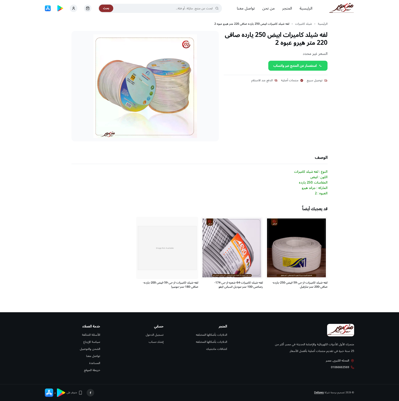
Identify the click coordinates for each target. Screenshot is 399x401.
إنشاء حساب (156, 342)
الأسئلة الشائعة (91, 335)
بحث (106, 8)
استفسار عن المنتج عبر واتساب (295, 65)
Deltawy (319, 392)
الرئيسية (305, 8)
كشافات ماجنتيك (216, 349)
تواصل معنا (246, 8)
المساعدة (94, 363)
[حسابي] (87, 8)
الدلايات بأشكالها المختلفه (211, 335)
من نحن (268, 8)
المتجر (287, 8)
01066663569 (340, 367)
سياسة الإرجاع (91, 342)
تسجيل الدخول (155, 335)
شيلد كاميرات (303, 24)
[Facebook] (90, 392)
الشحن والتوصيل (90, 349)
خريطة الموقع (92, 370)
